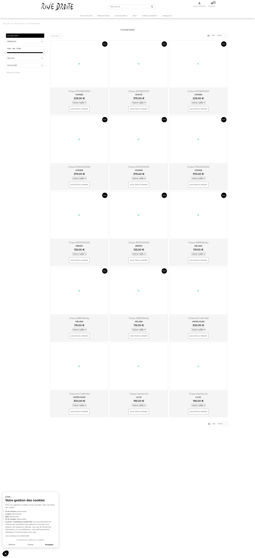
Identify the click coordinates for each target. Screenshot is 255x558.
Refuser (12, 545)
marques (166, 16)
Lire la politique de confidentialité (17, 536)
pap (134, 16)
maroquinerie (149, 16)
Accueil (6, 24)
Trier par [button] (55, 36)
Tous (219, 35)
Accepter (49, 545)
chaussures (120, 16)
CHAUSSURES (19, 24)
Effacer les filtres (13, 73)
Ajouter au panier (79, 109)
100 (213, 35)
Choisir (30, 545)
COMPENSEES (34, 24)
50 (208, 35)
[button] (5, 553)
